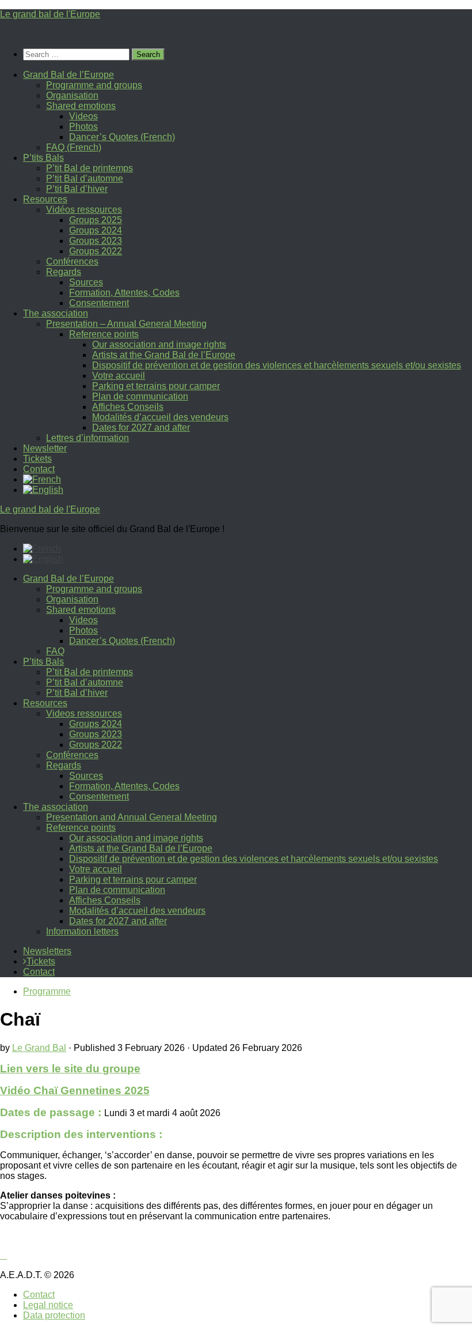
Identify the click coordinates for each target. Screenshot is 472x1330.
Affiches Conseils (127, 407)
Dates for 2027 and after (141, 427)
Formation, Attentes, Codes (124, 292)
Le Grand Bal (39, 1048)
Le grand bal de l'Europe (50, 14)
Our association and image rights (159, 344)
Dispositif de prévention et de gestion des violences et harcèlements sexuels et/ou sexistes (276, 365)
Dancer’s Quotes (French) (122, 137)
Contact (39, 469)
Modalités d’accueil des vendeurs (160, 417)
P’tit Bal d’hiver (77, 189)
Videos (83, 116)
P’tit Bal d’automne (84, 178)
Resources (45, 199)
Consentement (99, 303)
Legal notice (48, 1305)
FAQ (55, 651)
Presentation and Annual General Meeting (131, 817)
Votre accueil (118, 375)
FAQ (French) (73, 147)
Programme (47, 991)
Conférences (72, 261)
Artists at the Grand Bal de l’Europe (163, 355)
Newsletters (47, 951)
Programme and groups (94, 85)
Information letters (82, 931)
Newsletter (45, 448)
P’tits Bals (43, 158)
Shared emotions (81, 106)
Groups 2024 (95, 230)
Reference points (104, 334)
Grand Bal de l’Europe (68, 75)
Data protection (54, 1315)
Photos (83, 126)
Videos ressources (84, 713)
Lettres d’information (87, 438)
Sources (86, 282)
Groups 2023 (95, 241)
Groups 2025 (95, 220)
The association (55, 313)
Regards (63, 272)
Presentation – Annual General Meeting (126, 324)
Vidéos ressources (84, 209)
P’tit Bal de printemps (89, 168)
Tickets (37, 459)
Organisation (72, 95)
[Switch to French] (42, 479)
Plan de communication (140, 396)
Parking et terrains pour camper (156, 386)
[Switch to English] (43, 559)
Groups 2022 (95, 251)
